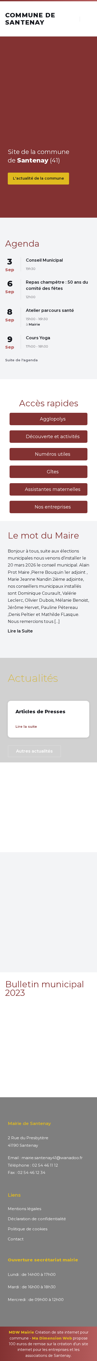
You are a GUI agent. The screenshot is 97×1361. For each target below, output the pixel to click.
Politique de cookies (27, 1228)
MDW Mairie (21, 1332)
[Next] (88, 176)
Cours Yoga (38, 337)
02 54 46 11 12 (45, 1165)
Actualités (33, 678)
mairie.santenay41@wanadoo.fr (52, 1157)
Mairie (34, 324)
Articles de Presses (40, 712)
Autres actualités (34, 751)
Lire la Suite (20, 631)
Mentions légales (24, 1208)
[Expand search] (72, 19)
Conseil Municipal (44, 260)
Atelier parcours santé (50, 310)
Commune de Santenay (30, 18)
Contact (16, 1239)
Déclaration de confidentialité (37, 1218)
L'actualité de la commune (38, 178)
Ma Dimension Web (52, 1338)
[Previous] (88, 168)
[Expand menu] (88, 19)
